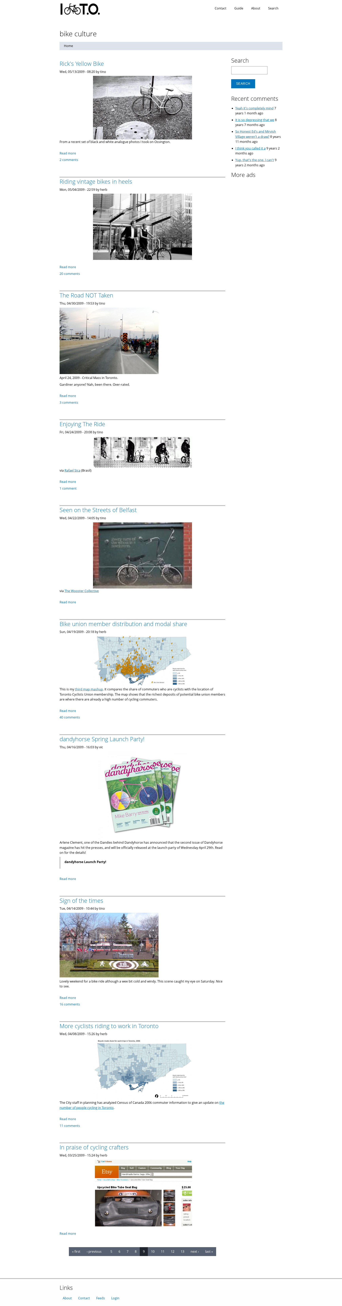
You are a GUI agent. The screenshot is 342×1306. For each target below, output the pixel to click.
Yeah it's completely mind (254, 108)
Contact (220, 8)
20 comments (70, 274)
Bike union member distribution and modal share (123, 624)
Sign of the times (81, 900)
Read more (68, 153)
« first (76, 1251)
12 (172, 1251)
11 (162, 1251)
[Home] (84, 8)
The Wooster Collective (82, 591)
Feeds (100, 1298)
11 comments (70, 1126)
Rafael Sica (72, 470)
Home (68, 46)
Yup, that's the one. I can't (254, 160)
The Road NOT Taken (86, 295)
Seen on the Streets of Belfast (98, 510)
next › (195, 1251)
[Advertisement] (256, 205)
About (255, 8)
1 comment (68, 488)
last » (209, 1251)
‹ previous (94, 1251)
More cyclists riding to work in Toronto (109, 1026)
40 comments (70, 717)
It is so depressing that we (254, 120)
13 (182, 1251)
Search (273, 8)
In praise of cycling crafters (94, 1147)
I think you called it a (250, 148)
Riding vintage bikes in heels (96, 181)
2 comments (69, 160)
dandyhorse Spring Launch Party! (102, 739)
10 (153, 1251)
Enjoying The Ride (82, 424)
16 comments (70, 1004)
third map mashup (89, 689)
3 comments (69, 402)
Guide (238, 8)
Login (115, 1298)
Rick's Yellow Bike (82, 63)
